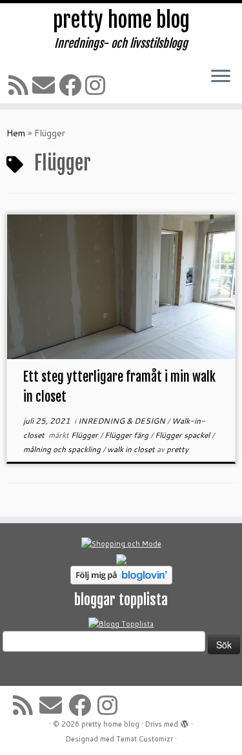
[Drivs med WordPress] (184, 721)
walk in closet (132, 449)
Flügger (85, 434)
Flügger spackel (183, 434)
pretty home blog (121, 20)
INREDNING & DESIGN (122, 420)
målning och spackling (63, 449)
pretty (177, 449)
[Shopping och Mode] (121, 544)
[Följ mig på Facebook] (72, 85)
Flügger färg (127, 434)
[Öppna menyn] (220, 77)
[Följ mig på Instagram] (97, 85)
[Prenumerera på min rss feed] (20, 85)
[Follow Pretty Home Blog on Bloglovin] (121, 575)
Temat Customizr (144, 739)
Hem (15, 133)
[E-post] (45, 85)
